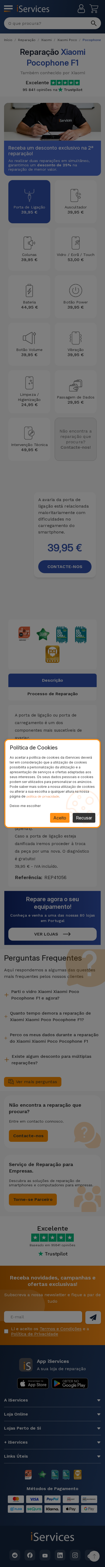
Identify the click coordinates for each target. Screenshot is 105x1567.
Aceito (59, 817)
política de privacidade (42, 796)
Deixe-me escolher (25, 806)
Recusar (84, 817)
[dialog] (52, 783)
